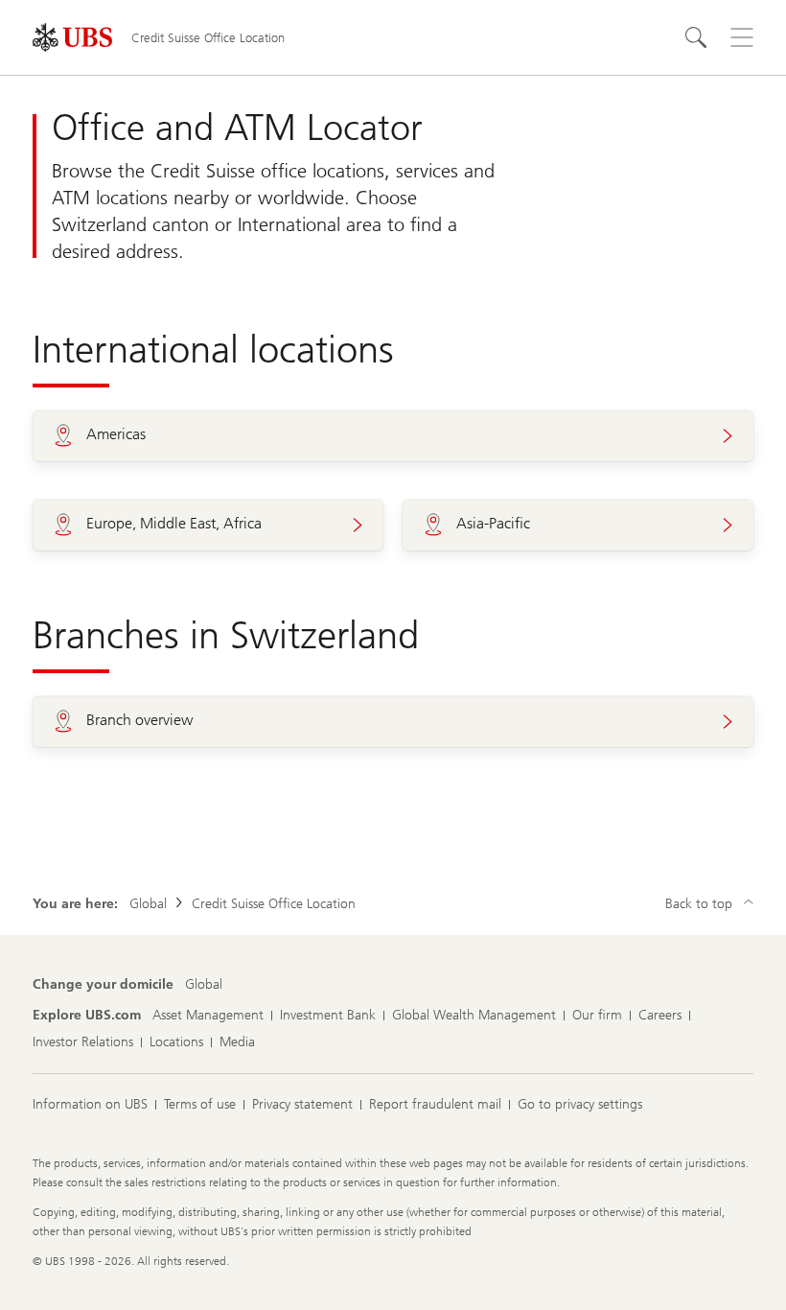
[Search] (695, 37)
